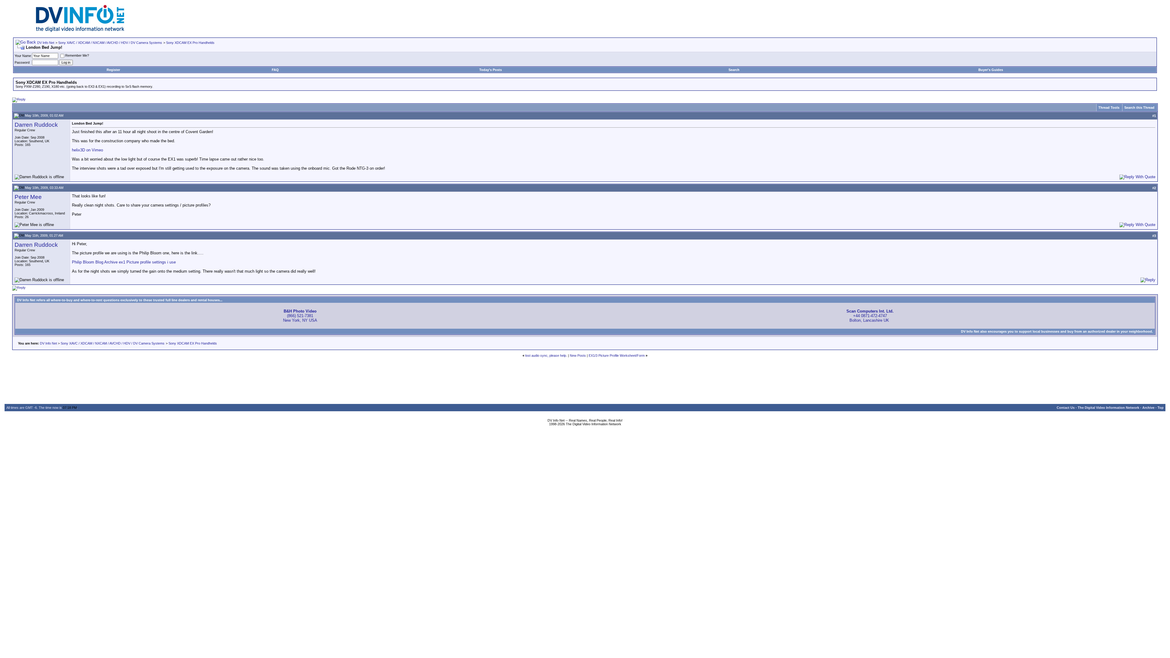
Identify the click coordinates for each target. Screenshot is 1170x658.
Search (734, 70)
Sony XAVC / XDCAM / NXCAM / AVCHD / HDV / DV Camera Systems (110, 42)
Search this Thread (1139, 107)
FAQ (275, 70)
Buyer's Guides (990, 70)
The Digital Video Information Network (1108, 407)
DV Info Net (45, 42)
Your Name (23, 56)
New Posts (578, 355)
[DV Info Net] (80, 30)
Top (1161, 407)
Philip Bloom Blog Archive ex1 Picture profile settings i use (124, 262)
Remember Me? (77, 55)
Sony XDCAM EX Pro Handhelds (190, 42)
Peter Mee (28, 197)
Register (113, 70)
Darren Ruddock (36, 125)
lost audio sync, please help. (546, 355)
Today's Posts (490, 70)
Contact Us (1066, 407)
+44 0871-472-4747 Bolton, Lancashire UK (870, 316)
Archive (1148, 407)
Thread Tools (1108, 107)
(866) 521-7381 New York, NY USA (300, 316)
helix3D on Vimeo (87, 150)
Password (22, 62)
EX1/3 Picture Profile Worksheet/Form (617, 355)
